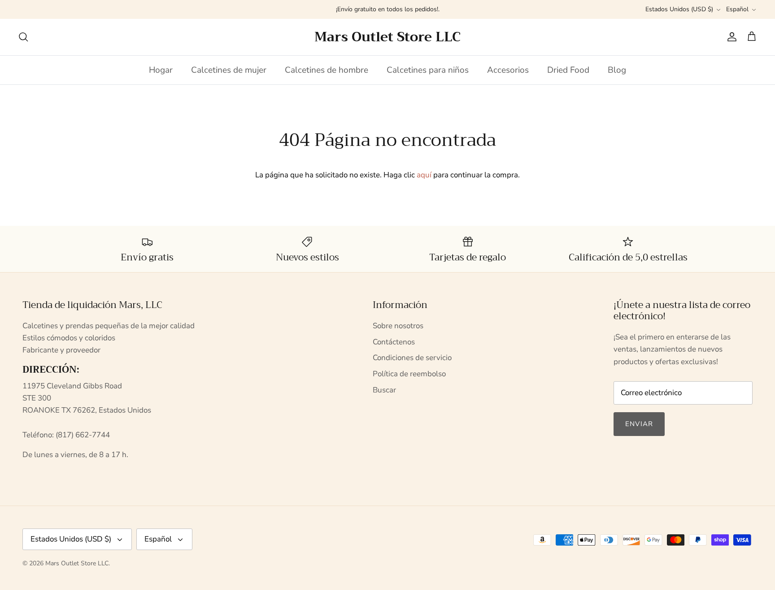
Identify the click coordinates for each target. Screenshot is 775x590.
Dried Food (568, 70)
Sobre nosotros (398, 326)
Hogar (161, 70)
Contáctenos (394, 342)
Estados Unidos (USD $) (679, 9)
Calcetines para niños (428, 70)
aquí (424, 175)
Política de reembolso (409, 374)
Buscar (384, 390)
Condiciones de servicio (412, 357)
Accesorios (508, 70)
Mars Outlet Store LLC (77, 563)
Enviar (639, 423)
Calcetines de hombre (326, 70)
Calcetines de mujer (228, 70)
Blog (617, 70)
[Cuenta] (730, 36)
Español (737, 9)
